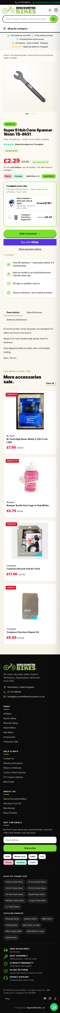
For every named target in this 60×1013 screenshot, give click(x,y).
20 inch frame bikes (14, 894)
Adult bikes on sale (35, 931)
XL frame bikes (12, 907)
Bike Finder (8, 782)
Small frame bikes (37, 894)
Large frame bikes (37, 900)
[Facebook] (45, 999)
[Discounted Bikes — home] (24, 10)
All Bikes (7, 713)
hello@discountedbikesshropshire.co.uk (25, 696)
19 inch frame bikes (37, 888)
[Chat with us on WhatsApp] (54, 1007)
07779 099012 (14, 692)
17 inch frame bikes (37, 882)
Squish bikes (11, 937)
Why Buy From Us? (12, 803)
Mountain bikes (12, 919)
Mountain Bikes (10, 723)
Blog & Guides (10, 813)
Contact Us (8, 758)
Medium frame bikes (15, 900)
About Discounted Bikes (15, 799)
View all (50, 383)
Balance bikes (30, 919)
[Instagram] (50, 999)
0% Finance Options (13, 777)
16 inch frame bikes (14, 882)
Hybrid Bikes (9, 727)
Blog (7, 998)
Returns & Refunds (12, 768)
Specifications (34, 312)
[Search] (53, 19)
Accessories (9, 737)
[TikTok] (55, 999)
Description (13, 312)
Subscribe (30, 848)
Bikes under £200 (13, 931)
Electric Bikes (9, 718)
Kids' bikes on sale (31, 925)
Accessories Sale (18, 55)
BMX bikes (47, 919)
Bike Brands (9, 808)
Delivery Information (13, 763)
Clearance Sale (10, 741)
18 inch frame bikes (14, 888)
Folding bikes (11, 925)
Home (6, 55)
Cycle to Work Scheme (14, 772)
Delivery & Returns (17, 319)
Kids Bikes (8, 732)
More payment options (30, 249)
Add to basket (28, 233)
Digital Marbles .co (36, 1008)
